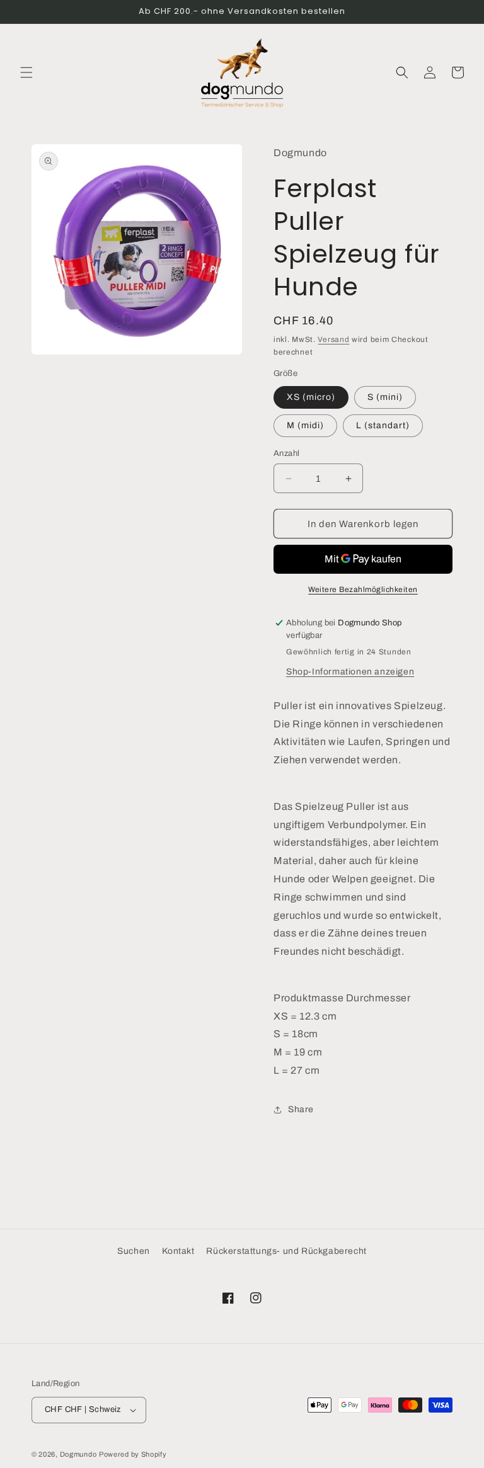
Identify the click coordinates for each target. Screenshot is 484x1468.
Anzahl (286, 453)
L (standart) (383, 425)
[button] (26, 72)
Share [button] (301, 1109)
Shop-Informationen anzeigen (350, 671)
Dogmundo (78, 1454)
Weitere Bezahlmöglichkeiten (363, 589)
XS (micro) (311, 397)
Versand (333, 339)
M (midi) (305, 425)
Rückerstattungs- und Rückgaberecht (286, 1251)
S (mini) (385, 397)
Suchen (133, 1251)
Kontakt (178, 1251)
